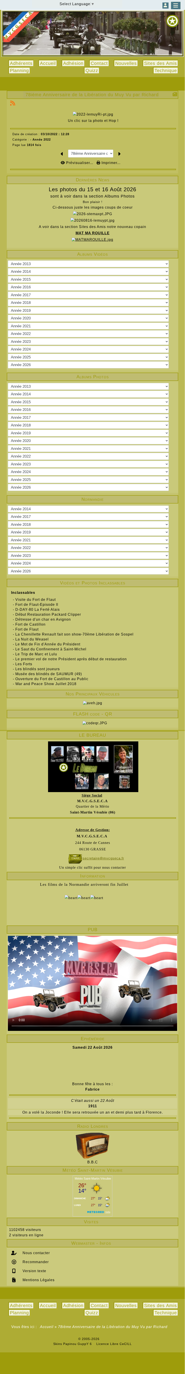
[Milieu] (178, 422)
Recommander (35, 1262)
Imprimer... (110, 163)
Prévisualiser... (79, 163)
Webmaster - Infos (123, 1243)
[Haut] (178, 414)
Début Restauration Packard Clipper (48, 614)
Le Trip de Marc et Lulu (36, 654)
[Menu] (176, 5)
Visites (129, 1221)
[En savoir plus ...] (116, 1339)
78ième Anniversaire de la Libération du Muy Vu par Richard (92, 94)
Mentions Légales (38, 1280)
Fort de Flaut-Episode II (36, 604)
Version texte (33, 1271)
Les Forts (23, 664)
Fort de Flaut (27, 629)
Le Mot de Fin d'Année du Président (47, 644)
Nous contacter (35, 1253)
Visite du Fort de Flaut (35, 600)
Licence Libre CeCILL (113, 1344)
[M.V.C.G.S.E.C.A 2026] (92, 33)
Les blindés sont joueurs (37, 669)
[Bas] (178, 430)
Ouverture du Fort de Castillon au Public (51, 679)
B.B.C (92, 1162)
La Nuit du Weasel (32, 639)
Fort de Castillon (30, 624)
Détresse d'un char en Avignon (43, 619)
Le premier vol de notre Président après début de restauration (71, 659)
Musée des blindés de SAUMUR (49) (48, 674)
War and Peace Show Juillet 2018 (45, 684)
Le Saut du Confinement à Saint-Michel (50, 649)
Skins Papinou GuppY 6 (73, 1344)
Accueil (47, 1327)
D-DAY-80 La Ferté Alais (37, 609)
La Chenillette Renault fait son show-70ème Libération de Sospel (74, 634)
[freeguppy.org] (66, 1339)
